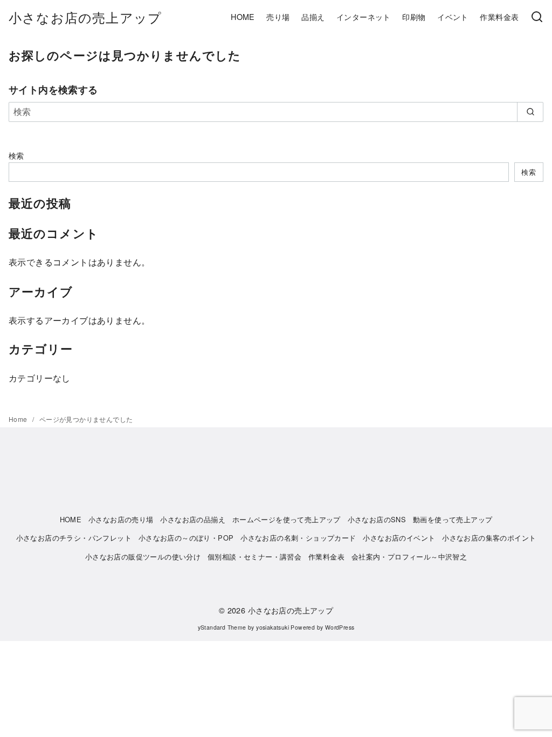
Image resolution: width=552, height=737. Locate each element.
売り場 (277, 16)
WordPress (340, 627)
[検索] (536, 17)
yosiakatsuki (272, 627)
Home (19, 419)
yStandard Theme (222, 627)
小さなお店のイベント (399, 538)
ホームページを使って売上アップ (286, 519)
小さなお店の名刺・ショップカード (298, 538)
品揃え (313, 16)
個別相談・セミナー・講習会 (254, 556)
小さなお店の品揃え (192, 519)
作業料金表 (499, 16)
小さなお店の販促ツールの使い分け (143, 556)
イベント (452, 16)
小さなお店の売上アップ (85, 17)
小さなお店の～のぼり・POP (186, 538)
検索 (16, 155)
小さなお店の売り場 (121, 519)
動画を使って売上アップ (452, 519)
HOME (243, 16)
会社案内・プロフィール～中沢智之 (409, 556)
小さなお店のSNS (377, 519)
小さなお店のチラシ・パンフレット (74, 538)
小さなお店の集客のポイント (489, 538)
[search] (530, 111)
